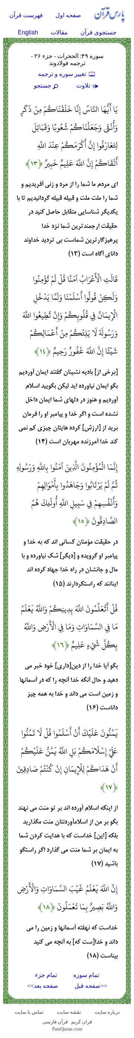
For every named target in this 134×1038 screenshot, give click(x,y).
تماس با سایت (29, 1012)
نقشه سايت (69, 1012)
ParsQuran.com (67, 1029)
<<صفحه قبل (90, 986)
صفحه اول (68, 15)
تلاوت (84, 85)
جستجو (42, 85)
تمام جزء (46, 975)
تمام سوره (86, 975)
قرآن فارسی (55, 1022)
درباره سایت (107, 1012)
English (28, 32)
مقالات (59, 32)
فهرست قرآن (26, 15)
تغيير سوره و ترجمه (62, 74)
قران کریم (81, 1022)
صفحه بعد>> (42, 986)
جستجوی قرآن (98, 32)
